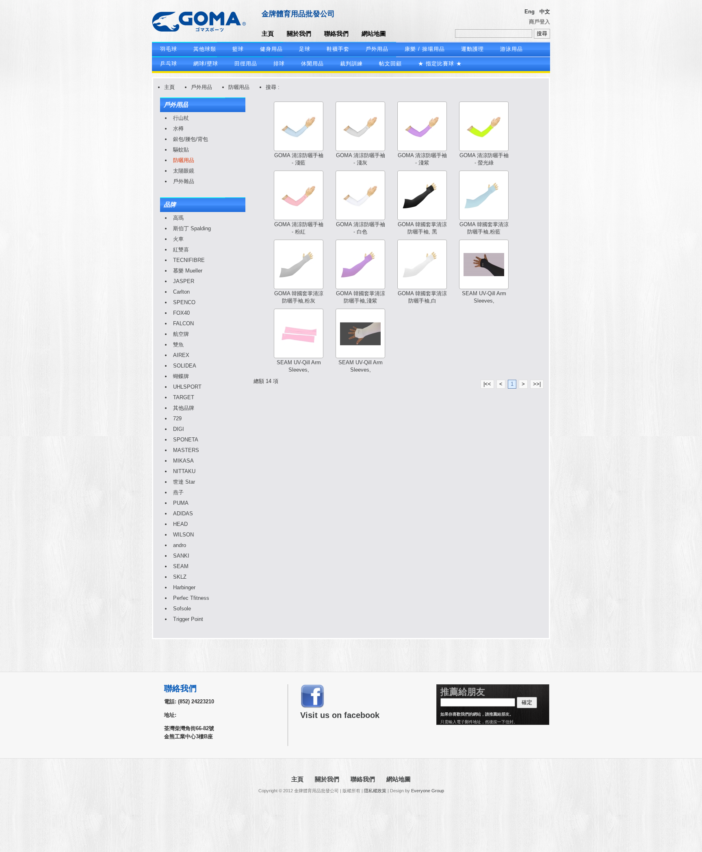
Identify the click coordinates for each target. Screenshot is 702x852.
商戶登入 (539, 22)
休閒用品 (312, 64)
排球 (279, 64)
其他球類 (204, 49)
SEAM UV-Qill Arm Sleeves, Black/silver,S (484, 300)
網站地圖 (374, 33)
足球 (304, 49)
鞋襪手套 (338, 49)
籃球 (238, 49)
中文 (545, 12)
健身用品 (271, 49)
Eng (529, 12)
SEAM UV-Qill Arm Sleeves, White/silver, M (360, 369)
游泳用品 (511, 49)
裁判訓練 (351, 64)
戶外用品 (377, 49)
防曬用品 (238, 87)
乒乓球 (168, 64)
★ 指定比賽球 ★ (440, 64)
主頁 (268, 33)
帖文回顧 (390, 64)
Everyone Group (427, 790)
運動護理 (472, 49)
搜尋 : (273, 87)
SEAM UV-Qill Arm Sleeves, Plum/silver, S (299, 369)
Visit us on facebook (339, 715)
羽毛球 (168, 49)
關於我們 (299, 33)
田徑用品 (245, 64)
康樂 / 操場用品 (425, 49)
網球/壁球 (205, 64)
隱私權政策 (375, 790)
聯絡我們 (336, 33)
